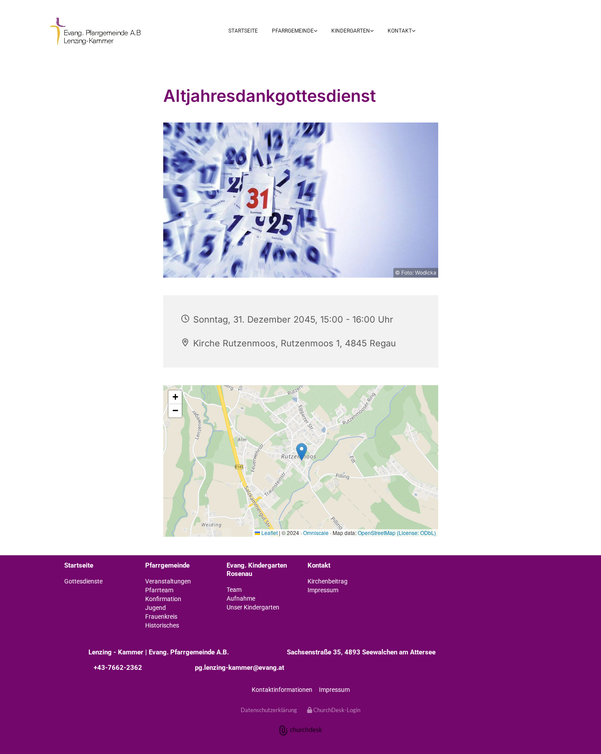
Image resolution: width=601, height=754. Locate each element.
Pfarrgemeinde (293, 31)
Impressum (334, 689)
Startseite (243, 31)
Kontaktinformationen (282, 689)
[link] (294, 31)
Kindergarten (350, 31)
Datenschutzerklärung (269, 709)
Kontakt (400, 31)
